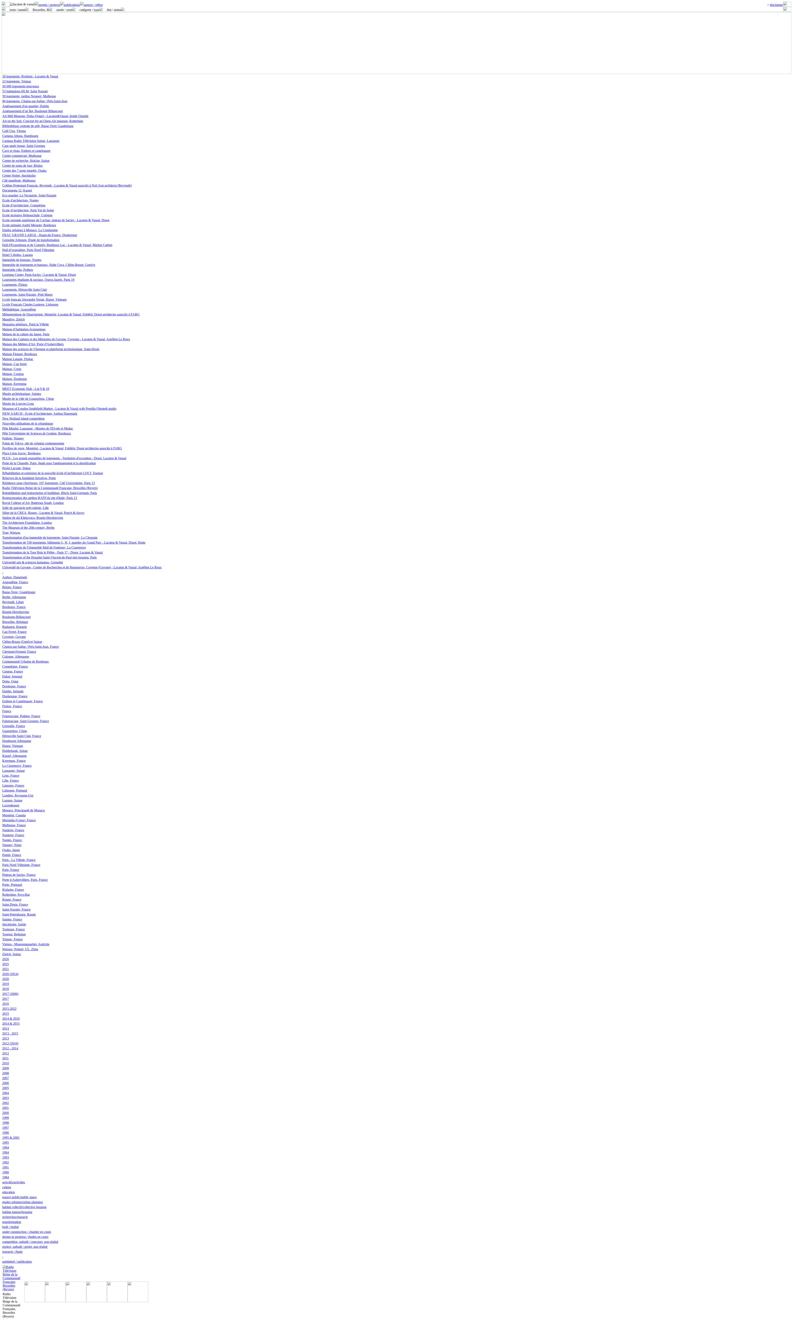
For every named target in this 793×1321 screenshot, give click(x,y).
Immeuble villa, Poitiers (17, 270)
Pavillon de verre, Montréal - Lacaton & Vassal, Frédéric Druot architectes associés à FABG (62, 448)
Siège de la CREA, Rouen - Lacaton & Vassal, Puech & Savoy (43, 513)
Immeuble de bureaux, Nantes (21, 260)
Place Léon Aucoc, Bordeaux (21, 453)
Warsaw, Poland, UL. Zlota (20, 949)
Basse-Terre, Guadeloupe (18, 592)
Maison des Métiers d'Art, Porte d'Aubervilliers (33, 344)
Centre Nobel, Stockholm (19, 175)
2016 (5, 1003)
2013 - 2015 (10, 1033)
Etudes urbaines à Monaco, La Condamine (30, 230)
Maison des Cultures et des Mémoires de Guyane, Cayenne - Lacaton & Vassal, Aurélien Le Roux (66, 339)
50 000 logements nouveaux (20, 86)
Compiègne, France (15, 666)
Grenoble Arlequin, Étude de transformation (30, 240)
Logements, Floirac (14, 284)
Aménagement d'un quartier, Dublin (25, 106)
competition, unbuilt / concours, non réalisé (30, 1242)
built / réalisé (10, 1227)
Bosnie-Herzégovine (15, 612)
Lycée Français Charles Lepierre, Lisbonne (30, 304)
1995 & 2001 (11, 1137)
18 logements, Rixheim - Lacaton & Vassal (30, 76)
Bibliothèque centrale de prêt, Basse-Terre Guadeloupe (38, 126)
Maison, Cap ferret (14, 364)
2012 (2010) (10, 1043)
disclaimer (776, 5)
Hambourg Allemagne (16, 741)
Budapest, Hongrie (14, 627)
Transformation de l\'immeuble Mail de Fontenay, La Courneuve (44, 547)
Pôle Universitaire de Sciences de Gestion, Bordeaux (36, 433)
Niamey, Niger (11, 845)
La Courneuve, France (17, 765)
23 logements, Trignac (16, 81)
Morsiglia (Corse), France (19, 820)
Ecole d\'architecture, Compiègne (23, 205)
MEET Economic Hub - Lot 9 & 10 (25, 389)
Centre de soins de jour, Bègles (22, 165)
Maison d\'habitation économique (23, 329)
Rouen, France (11, 899)
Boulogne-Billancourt (16, 617)
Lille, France (10, 780)
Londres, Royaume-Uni (17, 795)
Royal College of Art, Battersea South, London (33, 503)
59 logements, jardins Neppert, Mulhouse (29, 96)
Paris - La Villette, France (19, 860)
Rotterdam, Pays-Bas (16, 894)
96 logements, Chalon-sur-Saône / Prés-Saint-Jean (34, 101)
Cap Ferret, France (14, 632)
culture (6, 1187)
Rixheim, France (13, 889)
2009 (5, 1068)
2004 (5, 1093)
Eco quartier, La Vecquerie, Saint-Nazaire (29, 195)
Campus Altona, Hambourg (20, 136)
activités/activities (13, 1182)
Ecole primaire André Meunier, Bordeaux (29, 225)
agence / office (93, 5)
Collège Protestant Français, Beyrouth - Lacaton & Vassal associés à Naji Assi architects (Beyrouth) (67, 185)
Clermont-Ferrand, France (19, 651)
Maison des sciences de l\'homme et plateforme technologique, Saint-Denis (50, 349)
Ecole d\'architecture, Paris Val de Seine (28, 210)
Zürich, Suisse (11, 954)
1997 (5, 1127)
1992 (5, 1162)
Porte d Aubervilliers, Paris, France (25, 879)
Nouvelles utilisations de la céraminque (27, 423)
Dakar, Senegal (12, 676)
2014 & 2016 (11, 1018)
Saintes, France (12, 919)
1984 (5, 1177)
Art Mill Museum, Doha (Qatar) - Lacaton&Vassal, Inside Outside (45, 116)
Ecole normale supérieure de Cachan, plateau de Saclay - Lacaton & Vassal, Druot (55, 220)
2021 (5, 969)
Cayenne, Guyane (14, 636)
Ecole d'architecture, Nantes (20, 200)
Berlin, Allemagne (14, 597)
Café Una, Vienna (14, 131)
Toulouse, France (13, 929)
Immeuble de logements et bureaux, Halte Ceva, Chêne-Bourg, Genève (48, 265)
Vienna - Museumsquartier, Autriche (25, 944)
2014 (5, 1028)
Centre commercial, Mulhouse (22, 155)
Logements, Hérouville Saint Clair (24, 289)
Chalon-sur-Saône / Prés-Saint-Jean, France (30, 646)
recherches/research (15, 1217)
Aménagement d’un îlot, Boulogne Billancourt (32, 111)
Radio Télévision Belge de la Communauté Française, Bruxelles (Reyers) (50, 488)
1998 (5, 1122)
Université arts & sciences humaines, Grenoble (32, 562)
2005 (5, 1088)
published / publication (17, 1261)
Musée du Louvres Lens (18, 403)
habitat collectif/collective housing (24, 1207)
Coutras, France (12, 671)
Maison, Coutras (13, 374)
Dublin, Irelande (13, 691)
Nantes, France (12, 840)
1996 (5, 1132)
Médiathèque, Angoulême (19, 309)
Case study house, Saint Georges (23, 146)
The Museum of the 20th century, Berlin (28, 527)
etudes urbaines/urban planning (22, 1202)
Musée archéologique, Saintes (21, 393)
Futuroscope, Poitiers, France (21, 716)
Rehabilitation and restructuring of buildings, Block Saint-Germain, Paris (49, 493)
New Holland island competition (23, 418)
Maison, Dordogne (14, 379)
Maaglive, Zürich (13, 319)
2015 (5, 1013)
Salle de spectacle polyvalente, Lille (25, 508)
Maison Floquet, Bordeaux (19, 354)
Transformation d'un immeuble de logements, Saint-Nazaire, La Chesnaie (49, 537)
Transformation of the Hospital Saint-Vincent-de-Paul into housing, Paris (49, 557)
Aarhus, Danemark (14, 577)
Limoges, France (13, 785)
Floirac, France (12, 706)
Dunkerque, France (14, 696)
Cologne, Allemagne (15, 656)
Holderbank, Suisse (15, 751)
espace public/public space (19, 1197)
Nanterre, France (13, 830)
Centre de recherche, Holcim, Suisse (26, 160)
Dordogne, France (14, 686)
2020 (5, 979)
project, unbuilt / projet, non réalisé (24, 1246)
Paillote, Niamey (13, 438)
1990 (5, 1172)
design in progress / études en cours (25, 1237)
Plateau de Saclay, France (19, 875)
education (8, 1192)
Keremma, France (14, 760)
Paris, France (10, 870)
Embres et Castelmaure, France (22, 701)
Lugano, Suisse (12, 800)
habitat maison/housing (17, 1212)
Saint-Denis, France (15, 904)
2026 (5, 959)
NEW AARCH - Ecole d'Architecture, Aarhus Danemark (39, 413)
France (6, 711)
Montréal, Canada (14, 815)
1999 (5, 1118)
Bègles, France (12, 587)
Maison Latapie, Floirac (17, 359)
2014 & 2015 (11, 1023)
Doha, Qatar (10, 681)
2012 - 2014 (10, 1048)
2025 (5, 964)
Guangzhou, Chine (14, 731)
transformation (11, 1222)
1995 (5, 1142)
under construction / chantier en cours (26, 1232)
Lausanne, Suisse (13, 770)
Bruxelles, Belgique (15, 622)
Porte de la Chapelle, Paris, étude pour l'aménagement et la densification (49, 463)
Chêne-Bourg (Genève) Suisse (22, 641)
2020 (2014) (10, 974)
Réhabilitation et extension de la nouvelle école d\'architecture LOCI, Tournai (52, 473)
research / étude (12, 1251)
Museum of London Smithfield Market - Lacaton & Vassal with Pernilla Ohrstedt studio (59, 408)
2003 (5, 1098)
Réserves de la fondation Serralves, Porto (29, 478)
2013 (5, 1038)
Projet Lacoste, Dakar (16, 468)
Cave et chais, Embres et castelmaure (26, 150)
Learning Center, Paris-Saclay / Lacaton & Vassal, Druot (39, 274)
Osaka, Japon (11, 850)
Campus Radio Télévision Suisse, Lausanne (30, 141)
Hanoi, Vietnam (12, 746)
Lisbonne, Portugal (14, 790)
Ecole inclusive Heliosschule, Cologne (27, 215)
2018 (5, 989)
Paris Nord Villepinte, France (21, 865)
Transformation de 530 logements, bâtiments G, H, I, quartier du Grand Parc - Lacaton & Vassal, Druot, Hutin (73, 542)
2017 (5, 999)
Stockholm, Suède (14, 924)
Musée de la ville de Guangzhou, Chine (28, 398)
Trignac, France (12, 939)
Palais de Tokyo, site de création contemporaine (33, 443)
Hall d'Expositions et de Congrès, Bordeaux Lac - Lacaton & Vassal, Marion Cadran (57, 245)
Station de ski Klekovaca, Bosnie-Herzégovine (32, 517)
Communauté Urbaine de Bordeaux (25, 661)
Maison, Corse (11, 369)
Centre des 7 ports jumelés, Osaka (24, 170)
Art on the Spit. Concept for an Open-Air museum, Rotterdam (42, 121)
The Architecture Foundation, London (27, 522)
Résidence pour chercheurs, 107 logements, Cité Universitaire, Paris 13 (48, 483)
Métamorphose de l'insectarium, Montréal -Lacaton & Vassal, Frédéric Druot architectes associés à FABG (71, 314)
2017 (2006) (10, 994)
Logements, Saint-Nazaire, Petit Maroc (27, 294)
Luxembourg (10, 805)
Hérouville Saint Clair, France (21, 736)
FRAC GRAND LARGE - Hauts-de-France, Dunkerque (39, 235)
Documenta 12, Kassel (17, 190)
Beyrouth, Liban (13, 602)
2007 (5, 1078)
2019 (5, 984)
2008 (5, 1073)
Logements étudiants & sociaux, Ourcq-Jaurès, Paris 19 (38, 279)
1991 (5, 1167)
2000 (5, 1113)
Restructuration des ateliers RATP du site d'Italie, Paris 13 (39, 498)
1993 (5, 1157)
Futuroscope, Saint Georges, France (25, 721)
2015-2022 (9, 1008)
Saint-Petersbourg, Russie (19, 914)
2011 (5, 1058)
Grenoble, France (13, 726)
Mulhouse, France (14, 825)
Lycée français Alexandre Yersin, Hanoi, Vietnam (34, 299)
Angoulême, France (15, 582)
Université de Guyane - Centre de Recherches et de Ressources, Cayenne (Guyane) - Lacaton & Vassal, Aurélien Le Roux (82, 567)
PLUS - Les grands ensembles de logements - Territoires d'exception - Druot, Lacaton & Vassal (64, 458)
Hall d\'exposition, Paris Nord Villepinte (28, 250)
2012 (5, 1053)
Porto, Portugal (12, 884)
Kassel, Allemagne (14, 756)
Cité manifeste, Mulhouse (19, 180)
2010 (5, 1063)
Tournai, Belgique (14, 934)
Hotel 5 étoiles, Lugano (17, 255)
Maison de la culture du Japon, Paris (25, 334)
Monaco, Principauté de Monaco (23, 810)
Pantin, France (11, 855)
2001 (5, 1108)
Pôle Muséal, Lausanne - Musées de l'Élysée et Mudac (37, 428)
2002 (5, 1103)
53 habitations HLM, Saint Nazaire (25, 91)
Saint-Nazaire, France (16, 909)
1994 (5, 1147)
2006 (5, 1083)
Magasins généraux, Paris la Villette (25, 324)
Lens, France (10, 775)
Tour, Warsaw (11, 532)
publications (72, 5)
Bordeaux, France (14, 607)
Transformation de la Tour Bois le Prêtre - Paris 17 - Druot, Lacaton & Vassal (52, 552)
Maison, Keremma (14, 384)
